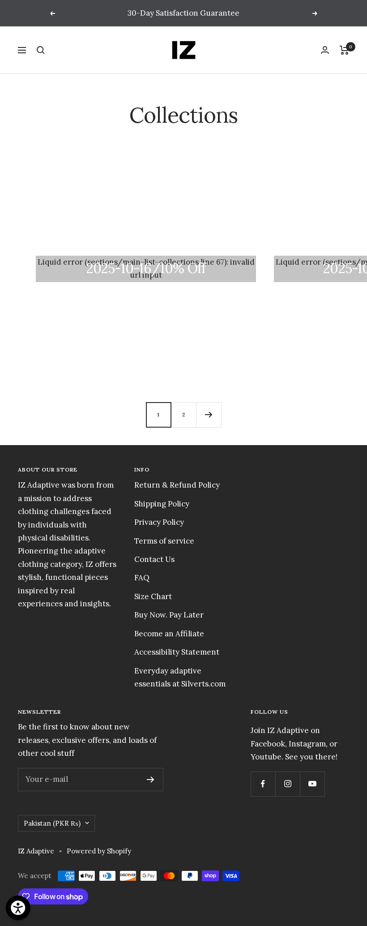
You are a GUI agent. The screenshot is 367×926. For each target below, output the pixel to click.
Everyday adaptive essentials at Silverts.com (180, 677)
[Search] (41, 50)
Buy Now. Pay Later (169, 615)
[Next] (208, 414)
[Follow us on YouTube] (312, 784)
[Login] (325, 50)
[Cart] (344, 50)
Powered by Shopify (99, 851)
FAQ (141, 578)
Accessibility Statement (176, 652)
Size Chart (153, 596)
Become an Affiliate (169, 634)
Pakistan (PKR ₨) (52, 823)
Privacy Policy (159, 522)
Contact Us (154, 559)
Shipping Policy (161, 504)
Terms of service (164, 541)
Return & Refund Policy (177, 485)
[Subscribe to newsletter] (150, 779)
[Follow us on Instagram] (287, 784)
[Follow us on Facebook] (263, 784)
